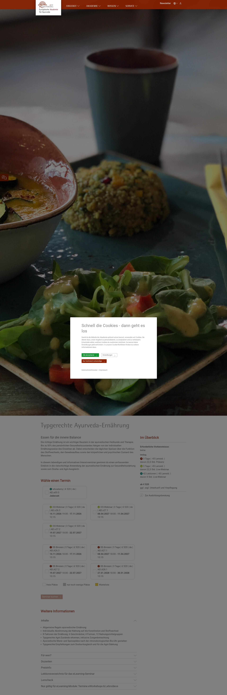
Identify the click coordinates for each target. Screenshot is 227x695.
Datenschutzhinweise (89, 370)
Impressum (103, 370)
